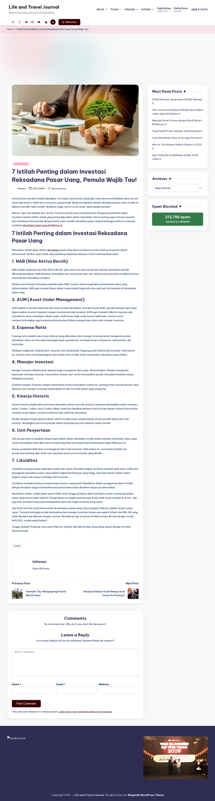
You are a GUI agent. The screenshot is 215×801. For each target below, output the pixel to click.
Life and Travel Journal (34, 7)
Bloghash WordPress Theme (146, 795)
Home (10, 29)
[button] (69, 22)
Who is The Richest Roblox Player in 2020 (177, 144)
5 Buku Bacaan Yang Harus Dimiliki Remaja (177, 99)
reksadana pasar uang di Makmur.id (42, 225)
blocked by (178, 220)
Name (16, 684)
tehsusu (39, 561)
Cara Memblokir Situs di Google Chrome (176, 137)
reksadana (53, 250)
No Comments (59, 188)
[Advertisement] (107, 55)
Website (104, 684)
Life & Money (21, 164)
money (17, 546)
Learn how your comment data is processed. (85, 711)
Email (60, 684)
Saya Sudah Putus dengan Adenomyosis (176, 131)
